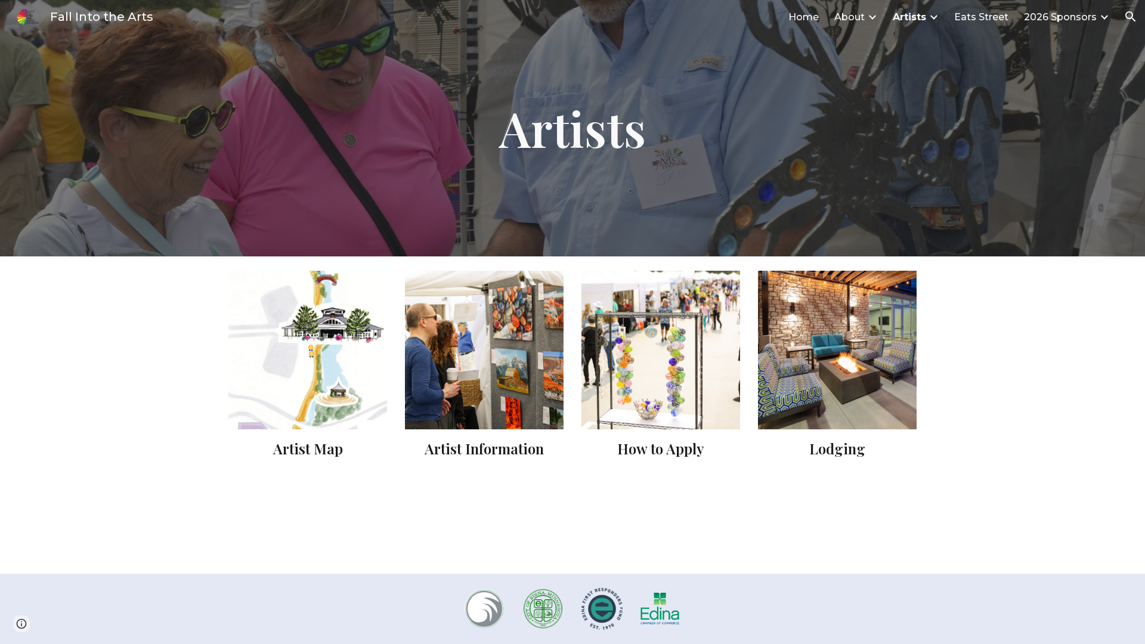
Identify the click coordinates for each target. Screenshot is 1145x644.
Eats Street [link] (981, 17)
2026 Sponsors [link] (1060, 17)
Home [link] (803, 17)
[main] (572, 128)
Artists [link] (909, 17)
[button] (1130, 16)
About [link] (849, 17)
